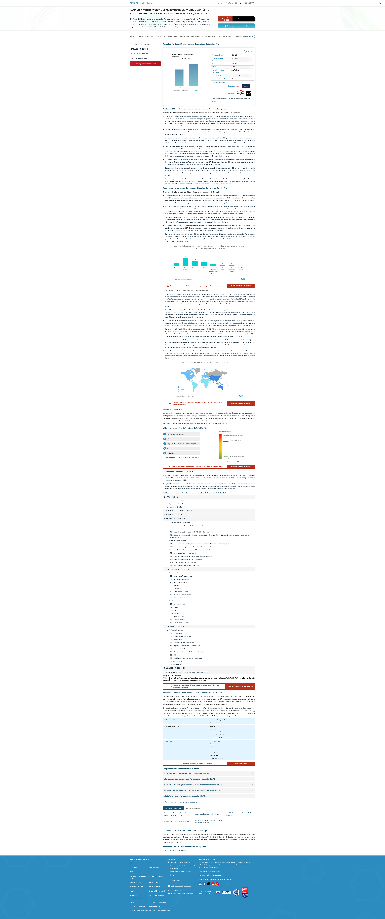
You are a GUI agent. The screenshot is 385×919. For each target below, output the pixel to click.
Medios (132, 891)
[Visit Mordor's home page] (142, 3)
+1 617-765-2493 (248, 3)
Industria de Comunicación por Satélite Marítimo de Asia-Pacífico (177, 814)
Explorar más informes (193, 808)
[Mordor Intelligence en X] (208, 884)
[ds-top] (236, 25)
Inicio (132, 863)
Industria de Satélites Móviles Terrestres (208, 814)
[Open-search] (380, 3)
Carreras (133, 902)
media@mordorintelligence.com (182, 893)
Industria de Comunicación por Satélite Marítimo (239, 814)
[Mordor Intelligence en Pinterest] (213, 884)
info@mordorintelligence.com (181, 886)
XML (131, 872)
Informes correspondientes (173, 808)
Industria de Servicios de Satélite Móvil (177, 821)
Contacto (229, 3)
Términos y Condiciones (157, 902)
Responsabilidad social (157, 891)
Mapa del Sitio (154, 867)
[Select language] (236, 3)
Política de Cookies (155, 907)
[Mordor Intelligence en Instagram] (217, 884)
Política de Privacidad (137, 907)
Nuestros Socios (154, 887)
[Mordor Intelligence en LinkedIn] (200, 884)
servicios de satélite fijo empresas (176, 850)
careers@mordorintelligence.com (210, 875)
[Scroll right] (253, 36)
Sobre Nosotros (135, 882)
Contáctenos (134, 867)
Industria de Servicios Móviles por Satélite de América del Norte (209, 821)
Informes (219, 3)
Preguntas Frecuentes (156, 895)
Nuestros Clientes (136, 887)
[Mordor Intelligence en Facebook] (204, 884)
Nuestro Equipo (154, 882)
